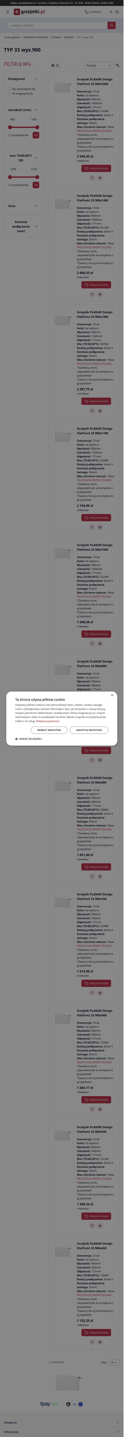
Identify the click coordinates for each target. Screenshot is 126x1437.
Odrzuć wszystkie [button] (49, 730)
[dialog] (61, 718)
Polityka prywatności (47, 721)
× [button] (112, 695)
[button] (28, 739)
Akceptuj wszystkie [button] (89, 730)
